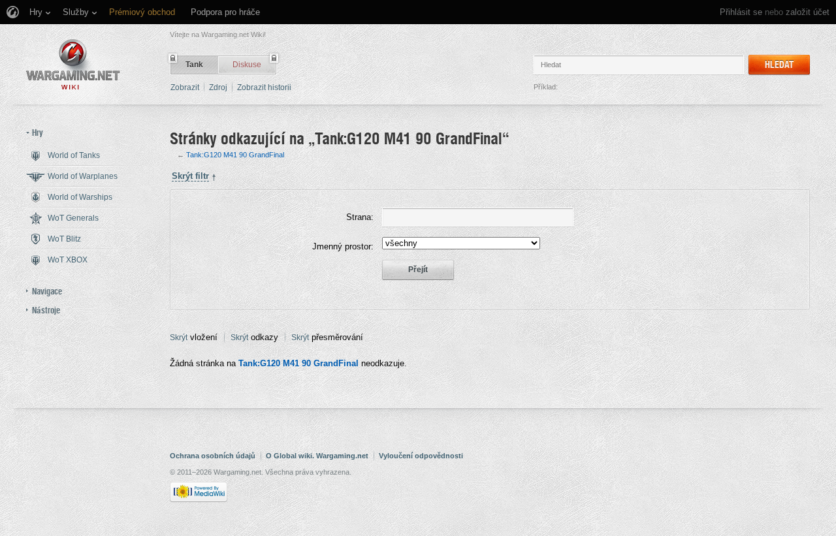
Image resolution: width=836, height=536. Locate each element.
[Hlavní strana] (73, 64)
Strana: (360, 217)
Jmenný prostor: (343, 246)
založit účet (807, 12)
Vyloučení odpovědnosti (421, 456)
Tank (194, 64)
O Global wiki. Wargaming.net (317, 456)
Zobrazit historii (264, 87)
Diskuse (247, 64)
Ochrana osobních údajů (212, 456)
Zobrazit (184, 87)
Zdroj (218, 87)
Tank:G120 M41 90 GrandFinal (235, 155)
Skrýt (178, 337)
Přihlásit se (741, 12)
